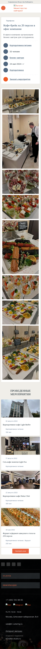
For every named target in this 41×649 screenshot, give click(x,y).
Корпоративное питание (20, 45)
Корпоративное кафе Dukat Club (16, 496)
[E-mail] (9, 605)
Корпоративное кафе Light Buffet (17, 425)
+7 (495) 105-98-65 (14, 600)
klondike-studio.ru (13, 639)
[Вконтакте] (8, 564)
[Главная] (20, 8)
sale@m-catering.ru (14, 624)
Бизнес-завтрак (17, 58)
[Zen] (13, 564)
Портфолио (10, 21)
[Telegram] (3, 564)
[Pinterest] (19, 564)
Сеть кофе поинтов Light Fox (15, 462)
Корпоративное (17, 70)
